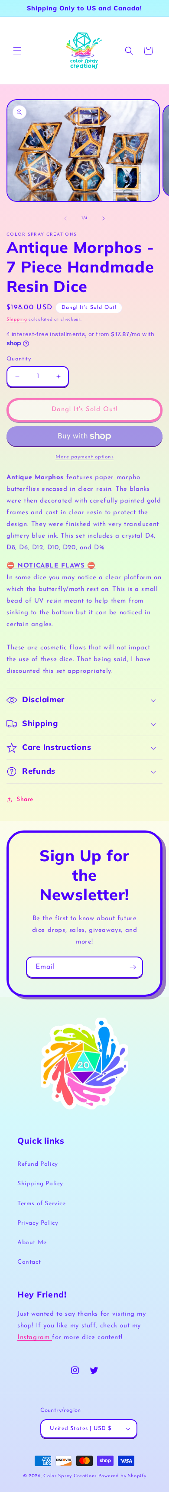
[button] (17, 50)
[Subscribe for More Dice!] (132, 967)
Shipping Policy (40, 1184)
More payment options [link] (84, 457)
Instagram (34, 1337)
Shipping (16, 319)
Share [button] (24, 799)
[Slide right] (103, 218)
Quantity (18, 359)
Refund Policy (37, 1164)
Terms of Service (41, 1203)
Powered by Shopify (122, 1476)
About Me (32, 1242)
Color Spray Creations (70, 1476)
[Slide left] (65, 218)
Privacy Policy (37, 1223)
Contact (29, 1262)
